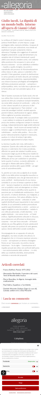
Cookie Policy (12, 392)
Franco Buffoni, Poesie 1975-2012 (16, 270)
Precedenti (6, 307)
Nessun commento (7, 31)
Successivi (35, 307)
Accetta (20, 377)
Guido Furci (7, 30)
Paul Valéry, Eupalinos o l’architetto (17, 285)
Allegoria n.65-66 (18, 30)
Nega (20, 383)
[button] (38, 345)
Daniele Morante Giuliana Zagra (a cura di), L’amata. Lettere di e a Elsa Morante (20, 289)
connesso (14, 303)
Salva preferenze (20, 388)
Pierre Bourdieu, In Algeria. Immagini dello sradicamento (19, 280)
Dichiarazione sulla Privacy (24, 392)
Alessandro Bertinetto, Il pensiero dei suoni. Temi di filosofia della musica (20, 274)
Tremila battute (30, 30)
